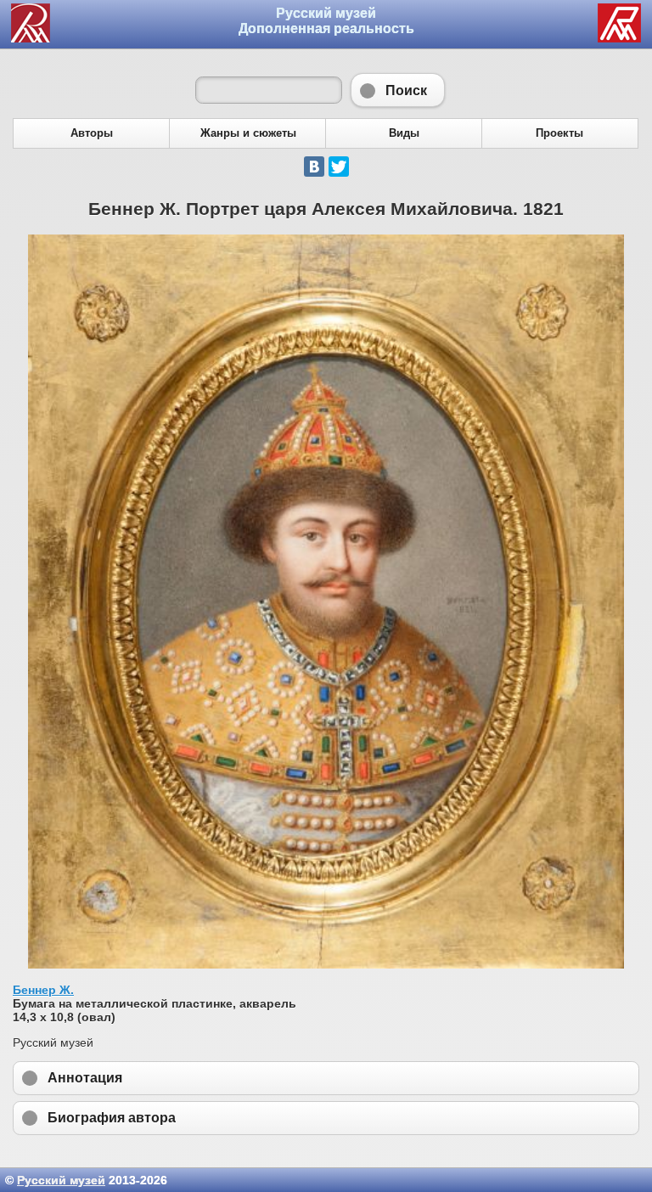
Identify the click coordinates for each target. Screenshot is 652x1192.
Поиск (397, 90)
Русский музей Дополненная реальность (326, 21)
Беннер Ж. (43, 990)
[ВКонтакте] (314, 166)
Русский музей (61, 1180)
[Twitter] (339, 166)
